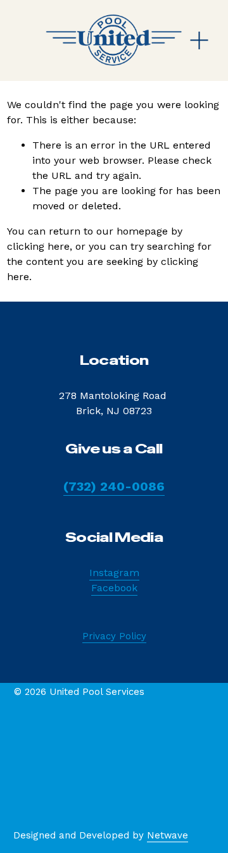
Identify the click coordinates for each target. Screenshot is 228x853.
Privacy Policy (114, 636)
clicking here (38, 246)
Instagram (114, 573)
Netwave (167, 835)
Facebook (114, 588)
